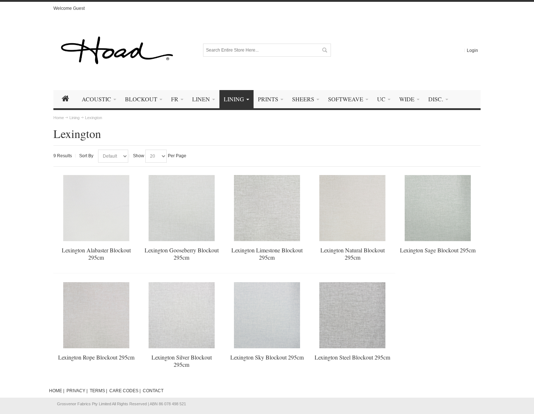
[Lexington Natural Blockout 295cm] (352, 208)
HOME (55, 390)
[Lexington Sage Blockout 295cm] (437, 208)
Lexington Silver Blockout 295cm (181, 360)
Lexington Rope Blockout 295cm (96, 357)
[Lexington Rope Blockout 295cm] (96, 315)
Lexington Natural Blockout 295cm (352, 253)
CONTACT (153, 390)
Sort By (86, 155)
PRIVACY (75, 390)
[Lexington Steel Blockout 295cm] (352, 315)
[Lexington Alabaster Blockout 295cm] (96, 208)
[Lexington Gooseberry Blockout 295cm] (181, 208)
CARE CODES (123, 390)
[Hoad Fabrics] (117, 50)
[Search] (324, 50)
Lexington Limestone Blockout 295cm (267, 253)
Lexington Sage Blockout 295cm (438, 250)
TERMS (97, 390)
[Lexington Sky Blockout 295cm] (267, 315)
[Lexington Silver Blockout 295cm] (181, 315)
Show (138, 155)
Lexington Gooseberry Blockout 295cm (182, 253)
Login (472, 50)
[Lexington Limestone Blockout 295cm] (267, 208)
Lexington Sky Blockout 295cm (267, 357)
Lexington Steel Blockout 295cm (352, 357)
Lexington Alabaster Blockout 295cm (96, 253)
